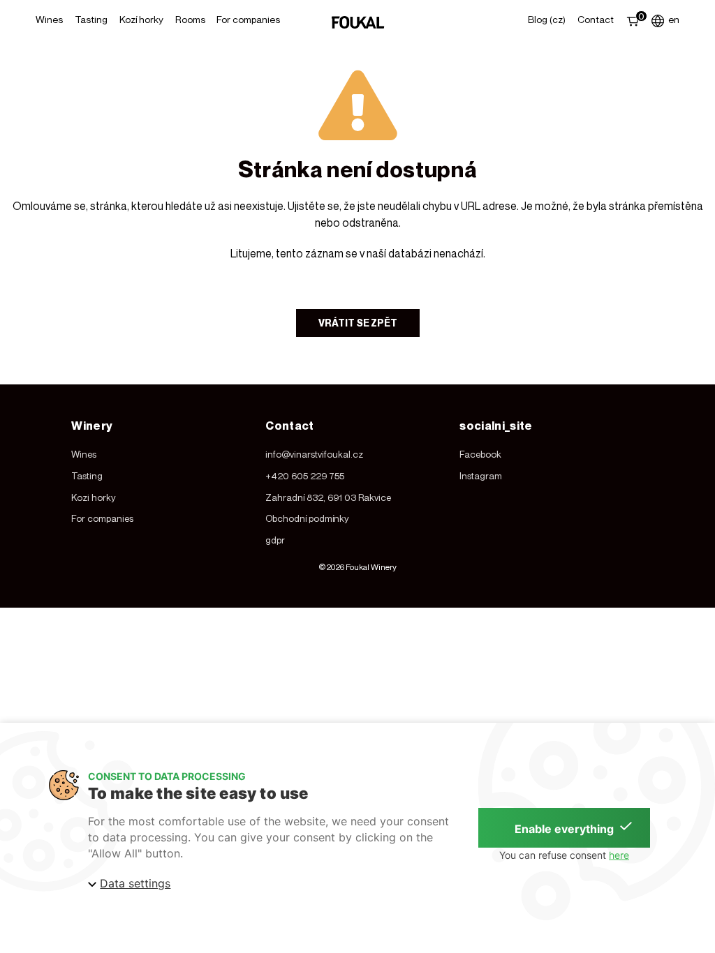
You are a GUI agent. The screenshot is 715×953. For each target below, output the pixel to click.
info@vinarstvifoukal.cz (314, 454)
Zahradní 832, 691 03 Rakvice (328, 497)
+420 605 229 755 (304, 475)
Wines (49, 19)
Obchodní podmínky (307, 518)
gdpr (275, 540)
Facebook (480, 454)
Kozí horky (141, 19)
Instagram (480, 475)
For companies (102, 518)
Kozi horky (93, 497)
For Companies (248, 19)
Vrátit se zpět (357, 323)
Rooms (190, 19)
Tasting (91, 19)
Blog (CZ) (547, 19)
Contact (595, 19)
